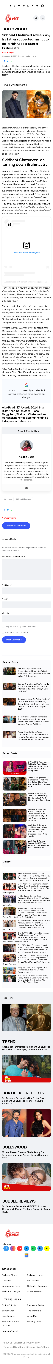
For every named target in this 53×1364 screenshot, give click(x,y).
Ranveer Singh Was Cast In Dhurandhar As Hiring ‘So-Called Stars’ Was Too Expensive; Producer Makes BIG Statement (34, 672)
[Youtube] (19, 1248)
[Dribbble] (47, 1248)
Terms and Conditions (14, 1347)
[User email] (26, 487)
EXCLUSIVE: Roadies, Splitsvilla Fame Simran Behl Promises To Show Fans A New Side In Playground (38, 766)
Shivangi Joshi (34, 1321)
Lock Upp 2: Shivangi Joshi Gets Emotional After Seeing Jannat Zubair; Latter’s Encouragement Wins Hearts (37, 830)
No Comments (31, 56)
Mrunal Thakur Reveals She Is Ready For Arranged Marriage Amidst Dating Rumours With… (25, 1155)
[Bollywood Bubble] (12, 18)
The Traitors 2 (34, 1310)
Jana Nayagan (9, 1316)
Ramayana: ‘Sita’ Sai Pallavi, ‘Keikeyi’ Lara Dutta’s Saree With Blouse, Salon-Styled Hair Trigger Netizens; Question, (37, 814)
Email (5, 599)
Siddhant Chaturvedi (23, 499)
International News (11, 1286)
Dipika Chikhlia (9, 1305)
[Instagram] (13, 1248)
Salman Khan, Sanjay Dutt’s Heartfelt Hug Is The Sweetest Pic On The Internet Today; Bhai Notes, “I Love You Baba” (34, 687)
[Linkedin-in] (40, 1248)
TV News (6, 1280)
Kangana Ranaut (10, 1331)
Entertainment (18, 84)
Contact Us (19, 1342)
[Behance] (26, 1255)
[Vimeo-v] (33, 1248)
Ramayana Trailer (35, 1305)
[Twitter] (26, 1248)
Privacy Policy (32, 1342)
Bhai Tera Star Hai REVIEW (10, 1323)
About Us (7, 1342)
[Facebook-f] (6, 1248)
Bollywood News (35, 1275)
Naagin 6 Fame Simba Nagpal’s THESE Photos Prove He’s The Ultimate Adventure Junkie (33, 970)
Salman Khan (8, 1310)
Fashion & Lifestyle (11, 1291)
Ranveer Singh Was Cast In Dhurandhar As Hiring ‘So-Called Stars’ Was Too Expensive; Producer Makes (39, 782)
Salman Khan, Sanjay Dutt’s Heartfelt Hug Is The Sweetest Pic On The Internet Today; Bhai (39, 796)
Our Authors (42, 1347)
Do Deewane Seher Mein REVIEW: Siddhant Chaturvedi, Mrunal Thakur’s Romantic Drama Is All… (26, 1209)
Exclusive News (9, 1275)
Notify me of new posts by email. (17, 632)
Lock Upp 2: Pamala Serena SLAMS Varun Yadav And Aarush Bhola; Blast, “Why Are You (39, 844)
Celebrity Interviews (36, 1286)
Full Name (7, 585)
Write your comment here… (15, 556)
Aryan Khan (32, 1316)
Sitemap (30, 1347)
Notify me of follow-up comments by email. (21, 627)
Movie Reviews (34, 1291)
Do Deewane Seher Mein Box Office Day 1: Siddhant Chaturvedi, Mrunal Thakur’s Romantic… (24, 1101)
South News (33, 1280)
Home (5, 84)
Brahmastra (8, 499)
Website (6, 613)
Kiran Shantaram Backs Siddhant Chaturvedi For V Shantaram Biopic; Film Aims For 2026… (26, 1048)
